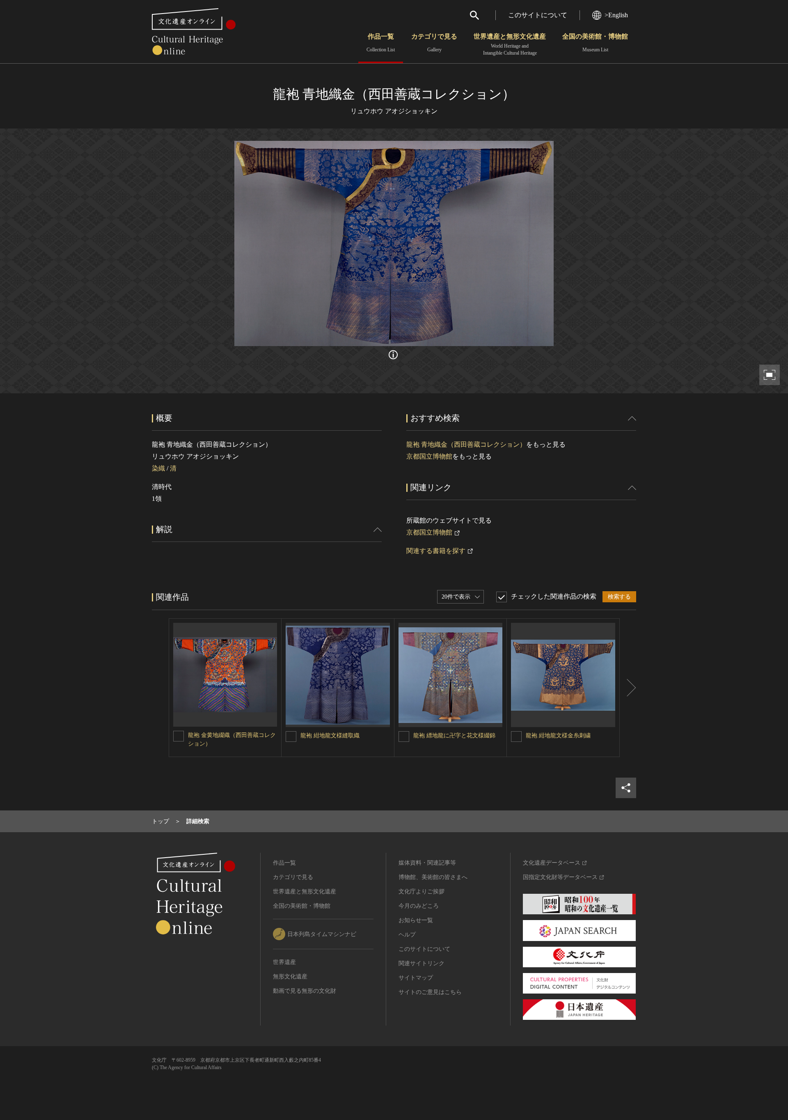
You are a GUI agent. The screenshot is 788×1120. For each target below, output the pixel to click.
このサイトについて (537, 14)
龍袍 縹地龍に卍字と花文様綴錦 (454, 735)
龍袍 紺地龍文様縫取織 (330, 735)
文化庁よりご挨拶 (421, 891)
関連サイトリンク (421, 963)
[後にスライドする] (628, 687)
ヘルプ (407, 935)
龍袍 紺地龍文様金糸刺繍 (558, 735)
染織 (158, 468)
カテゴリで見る (434, 43)
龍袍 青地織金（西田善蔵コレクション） (466, 444)
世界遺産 (284, 962)
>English (616, 14)
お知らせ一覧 (416, 920)
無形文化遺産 (290, 976)
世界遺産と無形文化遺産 (510, 44)
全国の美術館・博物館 (595, 43)
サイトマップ (416, 978)
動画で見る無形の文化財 (304, 991)
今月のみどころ (419, 906)
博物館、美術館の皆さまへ (433, 877)
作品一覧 (381, 43)
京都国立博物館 (429, 456)
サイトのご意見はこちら (430, 992)
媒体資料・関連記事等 (427, 863)
